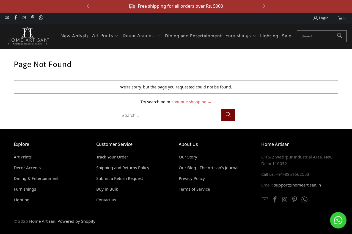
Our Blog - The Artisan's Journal (208, 167)
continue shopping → (191, 101)
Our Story (188, 157)
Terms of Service (194, 189)
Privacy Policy (192, 178)
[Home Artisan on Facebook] (15, 18)
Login (324, 18)
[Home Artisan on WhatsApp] (40, 18)
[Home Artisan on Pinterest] (32, 18)
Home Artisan (42, 221)
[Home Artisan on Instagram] (23, 18)
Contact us (106, 199)
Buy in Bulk (107, 189)
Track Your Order (112, 157)
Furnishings (25, 189)
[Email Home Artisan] (6, 18)
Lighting (21, 199)
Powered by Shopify (76, 221)
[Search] (339, 36)
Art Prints (23, 157)
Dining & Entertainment (36, 178)
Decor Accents (27, 167)
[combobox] (321, 36)
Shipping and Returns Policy (122, 167)
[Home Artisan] (28, 36)
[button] (105, 36)
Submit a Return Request (119, 178)
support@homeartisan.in (297, 185)
